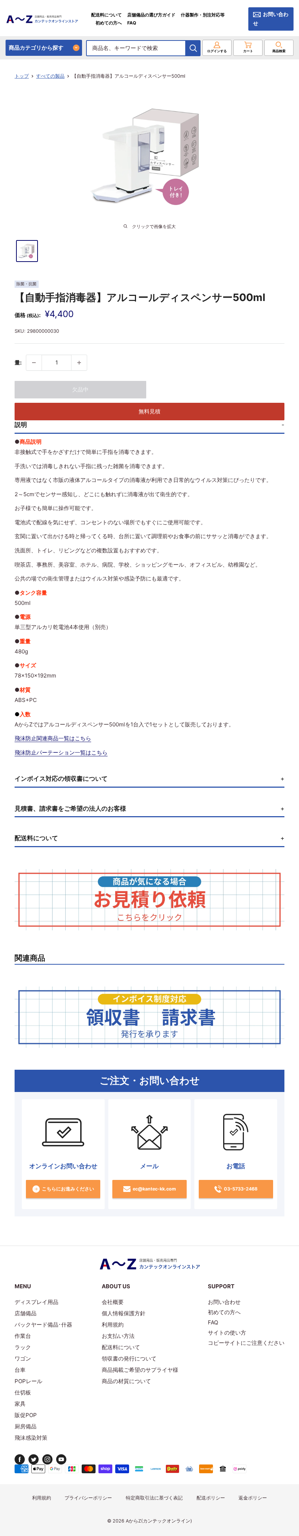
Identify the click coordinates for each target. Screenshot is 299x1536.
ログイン (217, 51)
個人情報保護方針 (123, 1313)
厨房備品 (25, 1426)
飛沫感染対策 (31, 1437)
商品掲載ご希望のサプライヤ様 (140, 1369)
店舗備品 (25, 1313)
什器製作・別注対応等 (203, 15)
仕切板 (23, 1392)
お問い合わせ (270, 18)
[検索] (193, 48)
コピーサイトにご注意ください (246, 1342)
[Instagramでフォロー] (47, 1459)
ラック (23, 1347)
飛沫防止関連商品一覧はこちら (53, 738)
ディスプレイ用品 (36, 1301)
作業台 (23, 1335)
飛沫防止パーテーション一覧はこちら (61, 752)
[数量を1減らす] (34, 362)
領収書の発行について (129, 1358)
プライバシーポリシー (88, 1498)
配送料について (106, 15)
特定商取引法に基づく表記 (154, 1498)
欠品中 (80, 389)
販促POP (26, 1415)
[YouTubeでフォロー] (61, 1459)
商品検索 (279, 51)
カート (248, 51)
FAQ (131, 23)
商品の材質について (126, 1381)
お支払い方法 (118, 1335)
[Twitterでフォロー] (33, 1459)
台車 (20, 1369)
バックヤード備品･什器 (43, 1324)
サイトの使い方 (227, 1332)
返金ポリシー (252, 1498)
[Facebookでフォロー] (20, 1459)
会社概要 (113, 1301)
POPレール (28, 1381)
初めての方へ (109, 23)
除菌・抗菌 (26, 284)
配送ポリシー (211, 1498)
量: (18, 362)
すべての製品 (50, 76)
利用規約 (113, 1324)
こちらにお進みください (68, 1189)
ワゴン (23, 1358)
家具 (20, 1403)
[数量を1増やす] (79, 362)
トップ (22, 76)
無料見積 (149, 411)
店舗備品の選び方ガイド (151, 15)
